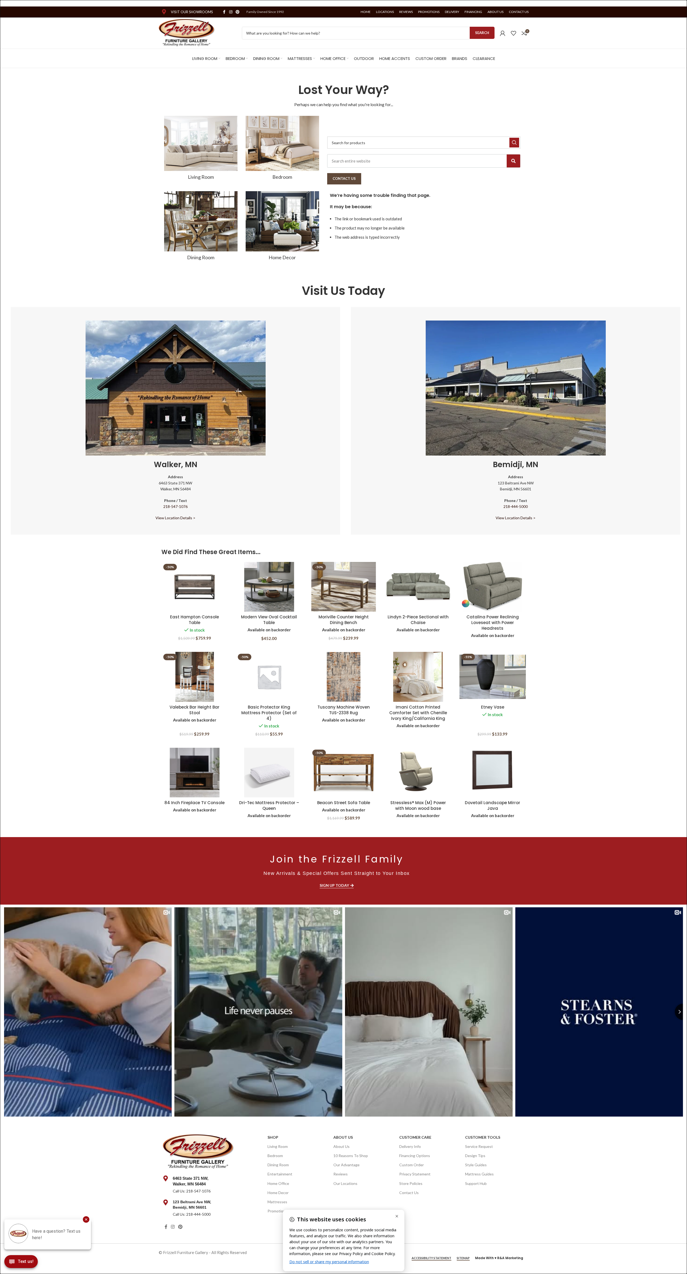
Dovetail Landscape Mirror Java (492, 805)
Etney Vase (492, 707)
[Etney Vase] (492, 677)
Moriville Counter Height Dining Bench (344, 619)
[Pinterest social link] (237, 12)
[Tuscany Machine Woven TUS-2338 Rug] (343, 677)
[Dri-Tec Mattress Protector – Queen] (269, 773)
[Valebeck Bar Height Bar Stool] (194, 677)
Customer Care (415, 1137)
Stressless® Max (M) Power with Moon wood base (418, 805)
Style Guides (476, 1164)
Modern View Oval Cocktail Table (269, 619)
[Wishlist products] (513, 33)
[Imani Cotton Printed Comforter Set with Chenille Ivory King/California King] (418, 677)
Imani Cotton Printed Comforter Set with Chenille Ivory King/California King (418, 712)
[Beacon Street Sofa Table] (343, 773)
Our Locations (345, 1183)
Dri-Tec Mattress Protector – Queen (269, 805)
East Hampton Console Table (194, 619)
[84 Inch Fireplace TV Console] (194, 773)
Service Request (479, 1146)
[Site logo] (187, 32)
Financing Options (414, 1155)
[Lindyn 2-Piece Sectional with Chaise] (418, 587)
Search (482, 33)
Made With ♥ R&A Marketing (499, 1258)
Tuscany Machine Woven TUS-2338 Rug (343, 710)
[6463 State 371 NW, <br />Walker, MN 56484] (166, 1178)
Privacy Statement (415, 1174)
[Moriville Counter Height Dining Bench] (343, 587)
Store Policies (410, 1183)
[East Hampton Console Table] (194, 587)
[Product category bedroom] (282, 149)
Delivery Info (410, 1146)
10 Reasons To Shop (350, 1155)
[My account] (502, 33)
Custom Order (411, 1164)
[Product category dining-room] (201, 227)
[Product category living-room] (201, 149)
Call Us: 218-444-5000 (192, 1214)
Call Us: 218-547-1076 (192, 1191)
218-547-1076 (175, 506)
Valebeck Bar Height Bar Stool (194, 710)
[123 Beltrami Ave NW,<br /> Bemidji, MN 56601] (166, 1202)
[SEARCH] (514, 142)
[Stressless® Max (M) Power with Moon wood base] (418, 773)
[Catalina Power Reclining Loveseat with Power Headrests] (492, 587)
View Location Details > (175, 517)
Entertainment (280, 1174)
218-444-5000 (515, 506)
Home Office (278, 1183)
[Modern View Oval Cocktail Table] (269, 587)
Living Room (278, 1146)
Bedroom (275, 1155)
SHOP (273, 1137)
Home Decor (278, 1192)
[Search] (513, 160)
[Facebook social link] (224, 12)
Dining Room (278, 1164)
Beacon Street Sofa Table (343, 802)
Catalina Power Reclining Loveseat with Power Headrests (492, 622)
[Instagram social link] (231, 12)
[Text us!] (21, 1263)
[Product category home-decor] (282, 227)
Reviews (340, 1174)
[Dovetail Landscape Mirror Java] (492, 773)
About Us (343, 1137)
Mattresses (277, 1201)
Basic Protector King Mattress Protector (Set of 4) (269, 712)
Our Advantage (346, 1164)
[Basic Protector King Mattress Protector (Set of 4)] (269, 677)
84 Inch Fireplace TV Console (194, 802)
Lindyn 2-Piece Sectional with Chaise (418, 619)
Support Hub (476, 1183)
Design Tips (475, 1155)
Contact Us (409, 1192)
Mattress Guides (479, 1174)
